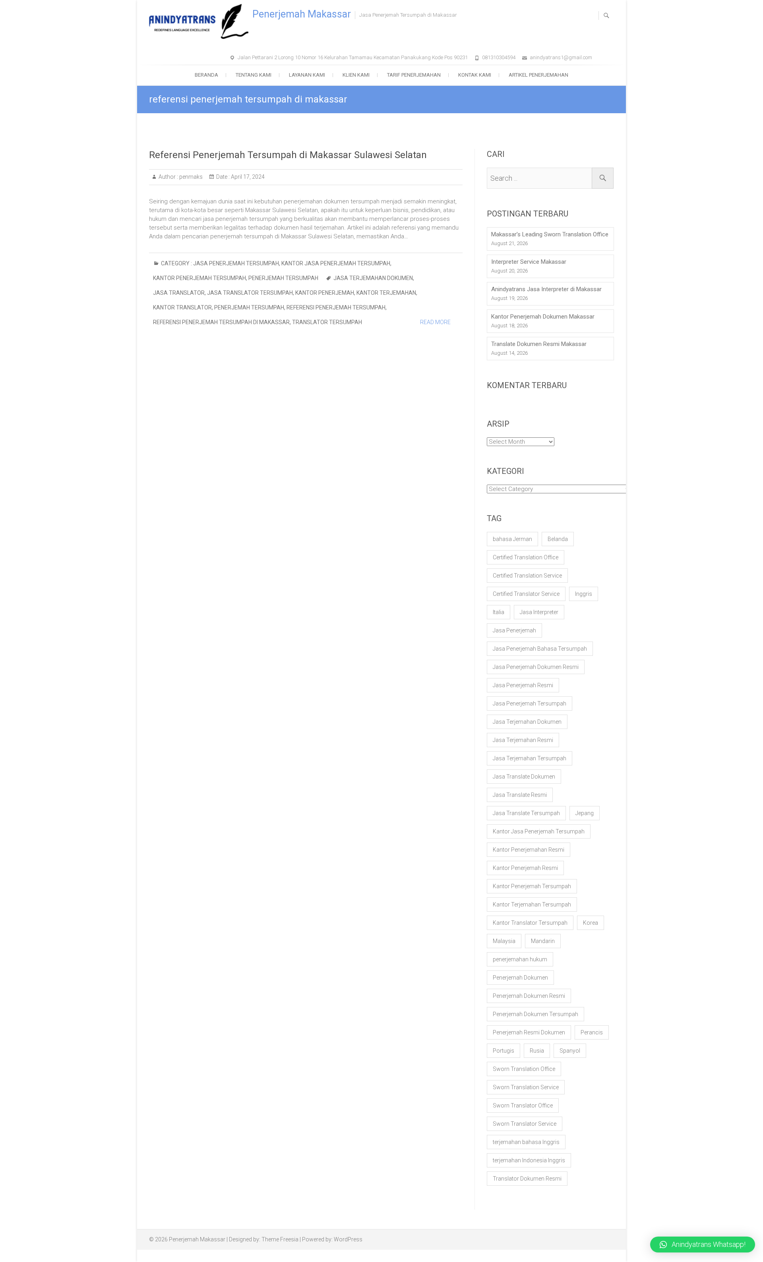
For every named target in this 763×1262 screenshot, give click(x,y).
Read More (435, 322)
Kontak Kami (474, 75)
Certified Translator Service (526, 594)
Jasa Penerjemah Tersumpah (236, 263)
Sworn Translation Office (524, 1069)
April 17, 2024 (247, 177)
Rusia (537, 1050)
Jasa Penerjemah (514, 630)
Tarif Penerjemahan (414, 75)
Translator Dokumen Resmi (527, 1178)
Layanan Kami (307, 75)
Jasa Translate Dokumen (524, 776)
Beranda (206, 75)
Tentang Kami (253, 75)
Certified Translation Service (527, 575)
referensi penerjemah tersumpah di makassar (221, 322)
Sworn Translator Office (523, 1105)
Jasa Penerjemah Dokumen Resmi (536, 667)
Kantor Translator (182, 307)
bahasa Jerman (512, 539)
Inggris (583, 594)
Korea (590, 923)
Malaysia (504, 941)
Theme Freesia (279, 1239)
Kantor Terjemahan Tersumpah (532, 904)
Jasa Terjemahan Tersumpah (529, 758)
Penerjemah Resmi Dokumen (529, 1032)
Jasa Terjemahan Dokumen (373, 278)
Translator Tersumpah (327, 322)
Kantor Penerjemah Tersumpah (199, 278)
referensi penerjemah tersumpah (336, 307)
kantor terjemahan (386, 293)
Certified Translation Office (525, 557)
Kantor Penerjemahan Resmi (528, 849)
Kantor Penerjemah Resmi (525, 868)
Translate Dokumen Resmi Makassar (539, 344)
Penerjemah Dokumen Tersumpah (535, 1014)
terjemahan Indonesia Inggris (529, 1160)
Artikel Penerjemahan (538, 75)
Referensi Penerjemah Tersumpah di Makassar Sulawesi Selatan (288, 154)
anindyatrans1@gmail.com (561, 57)
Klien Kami (356, 75)
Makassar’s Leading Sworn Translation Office (549, 234)
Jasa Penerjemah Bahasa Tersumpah (540, 648)
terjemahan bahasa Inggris (526, 1142)
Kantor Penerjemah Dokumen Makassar (543, 316)
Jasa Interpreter (539, 612)
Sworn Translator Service (524, 1124)
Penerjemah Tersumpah (283, 278)
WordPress (348, 1239)
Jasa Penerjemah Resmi (523, 685)
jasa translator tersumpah (250, 293)
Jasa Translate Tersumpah (526, 813)
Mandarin (543, 941)
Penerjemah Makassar (301, 14)
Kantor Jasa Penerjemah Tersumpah (335, 263)
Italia (498, 612)
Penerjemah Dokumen (520, 977)
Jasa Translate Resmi (520, 795)
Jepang (584, 813)
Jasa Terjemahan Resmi (523, 740)
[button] (702, 1244)
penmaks (190, 177)
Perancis (592, 1032)
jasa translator (179, 293)
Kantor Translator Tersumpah (530, 923)
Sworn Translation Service (526, 1087)
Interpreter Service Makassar (528, 261)
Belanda (558, 539)
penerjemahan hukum (520, 959)
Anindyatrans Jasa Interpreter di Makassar (546, 289)
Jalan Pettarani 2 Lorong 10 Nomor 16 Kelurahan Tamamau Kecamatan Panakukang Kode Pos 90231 (353, 57)
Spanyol (570, 1050)
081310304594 (498, 57)
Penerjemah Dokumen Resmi (529, 996)
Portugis (503, 1050)
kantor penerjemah (324, 293)
